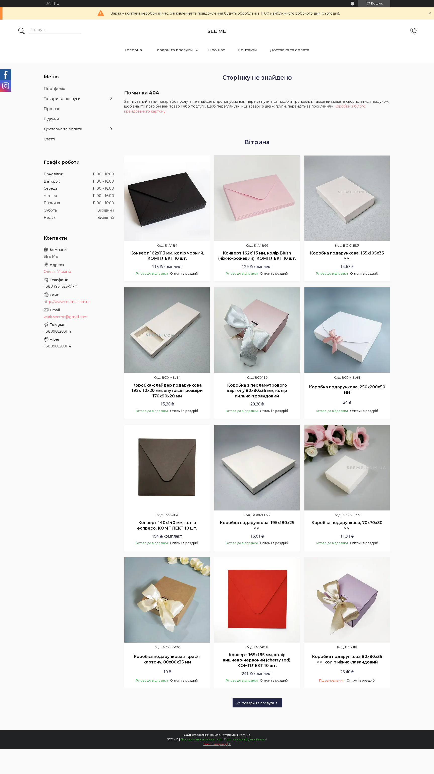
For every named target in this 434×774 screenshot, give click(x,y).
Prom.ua (243, 735)
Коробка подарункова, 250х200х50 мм (347, 390)
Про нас (216, 49)
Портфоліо (54, 88)
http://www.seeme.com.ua (67, 301)
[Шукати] (21, 31)
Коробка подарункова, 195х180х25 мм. (257, 525)
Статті (49, 139)
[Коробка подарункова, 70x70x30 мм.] (347, 467)
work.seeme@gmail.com (66, 317)
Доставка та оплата (289, 49)
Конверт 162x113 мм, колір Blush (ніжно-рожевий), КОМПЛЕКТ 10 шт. (257, 256)
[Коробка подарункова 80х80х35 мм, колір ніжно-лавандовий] (347, 599)
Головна (133, 49)
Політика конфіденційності (245, 739)
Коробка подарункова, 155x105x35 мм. (347, 256)
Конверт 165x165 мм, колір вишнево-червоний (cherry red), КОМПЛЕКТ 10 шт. (257, 660)
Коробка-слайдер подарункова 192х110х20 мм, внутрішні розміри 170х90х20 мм (167, 390)
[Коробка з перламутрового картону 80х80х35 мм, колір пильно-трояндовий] (257, 330)
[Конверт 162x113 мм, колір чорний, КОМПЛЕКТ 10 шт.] (167, 198)
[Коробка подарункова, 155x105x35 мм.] (347, 198)
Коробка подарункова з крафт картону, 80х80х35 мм (167, 659)
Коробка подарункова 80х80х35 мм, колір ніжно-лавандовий (347, 659)
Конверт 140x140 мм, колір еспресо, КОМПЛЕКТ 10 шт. (167, 525)
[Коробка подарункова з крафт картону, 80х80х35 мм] (167, 599)
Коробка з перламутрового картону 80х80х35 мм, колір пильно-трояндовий (257, 390)
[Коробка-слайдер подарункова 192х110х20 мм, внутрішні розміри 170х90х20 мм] (167, 330)
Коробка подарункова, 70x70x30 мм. (347, 525)
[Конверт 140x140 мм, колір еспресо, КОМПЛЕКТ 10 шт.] (167, 467)
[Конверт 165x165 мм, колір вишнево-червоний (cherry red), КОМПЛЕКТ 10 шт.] (257, 599)
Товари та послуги (174, 49)
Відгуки (51, 119)
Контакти (247, 49)
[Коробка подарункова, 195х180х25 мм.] (257, 467)
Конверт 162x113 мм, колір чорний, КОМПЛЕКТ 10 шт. (167, 256)
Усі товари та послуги (255, 703)
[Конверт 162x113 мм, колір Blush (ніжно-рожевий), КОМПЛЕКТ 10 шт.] (257, 198)
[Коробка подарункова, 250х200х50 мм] (347, 330)
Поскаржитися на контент (201, 739)
